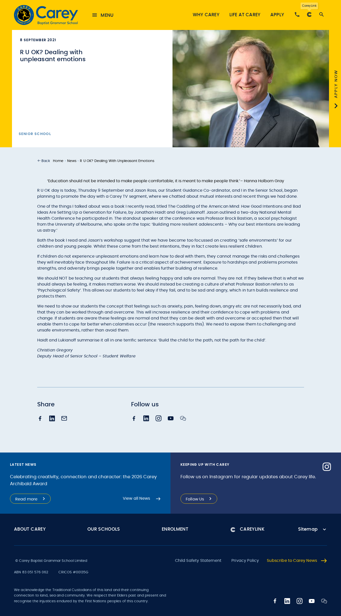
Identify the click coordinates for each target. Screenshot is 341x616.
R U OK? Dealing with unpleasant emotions (117, 161)
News (72, 161)
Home (58, 161)
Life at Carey (244, 15)
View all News (136, 498)
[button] (43, 161)
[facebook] (40, 419)
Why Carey (206, 15)
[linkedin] (52, 419)
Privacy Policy (245, 561)
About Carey (30, 529)
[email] (64, 418)
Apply (277, 15)
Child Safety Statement (198, 561)
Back (45, 161)
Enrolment (175, 529)
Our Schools (103, 529)
